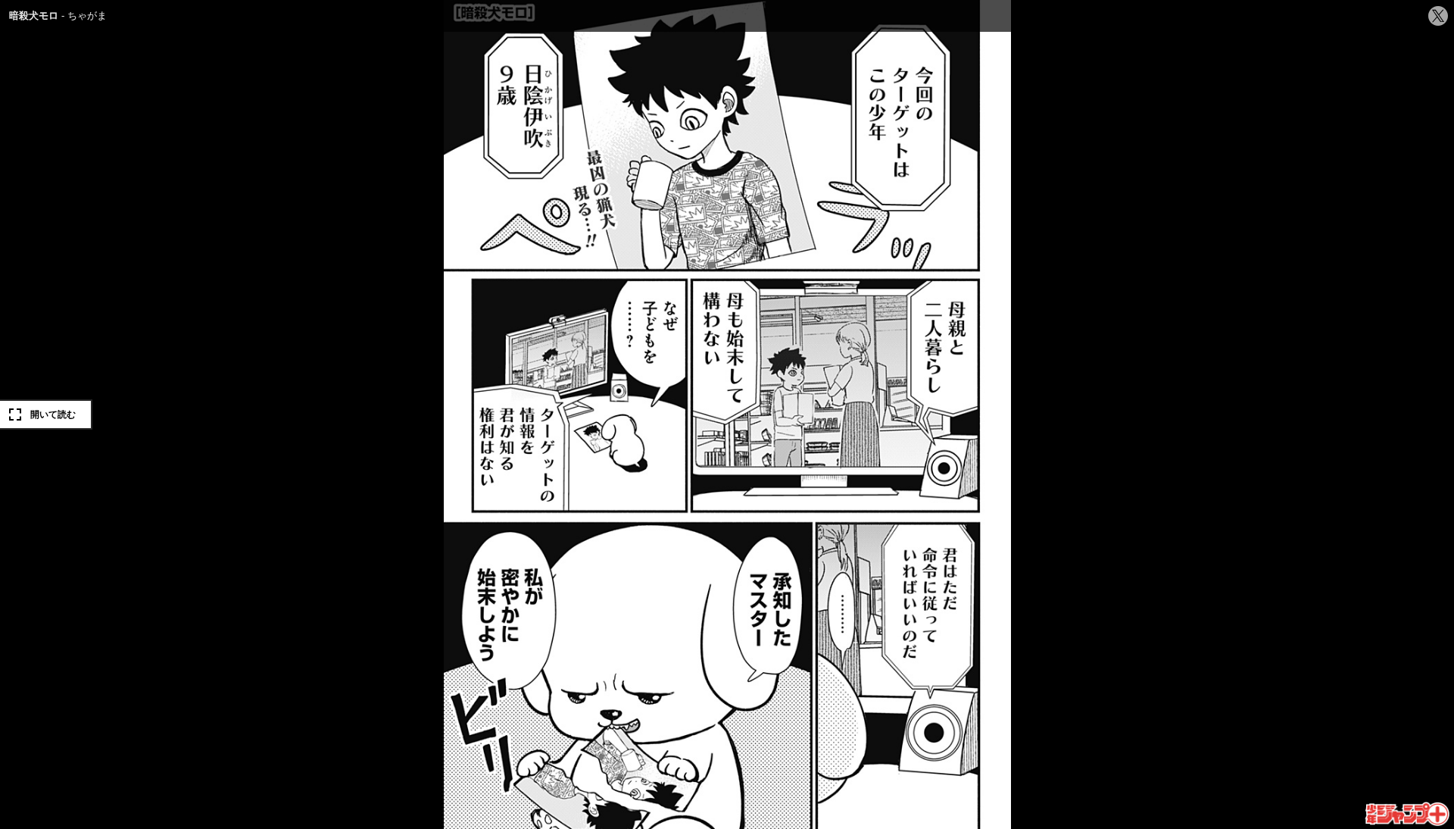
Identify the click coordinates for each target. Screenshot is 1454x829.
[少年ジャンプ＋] (1408, 814)
